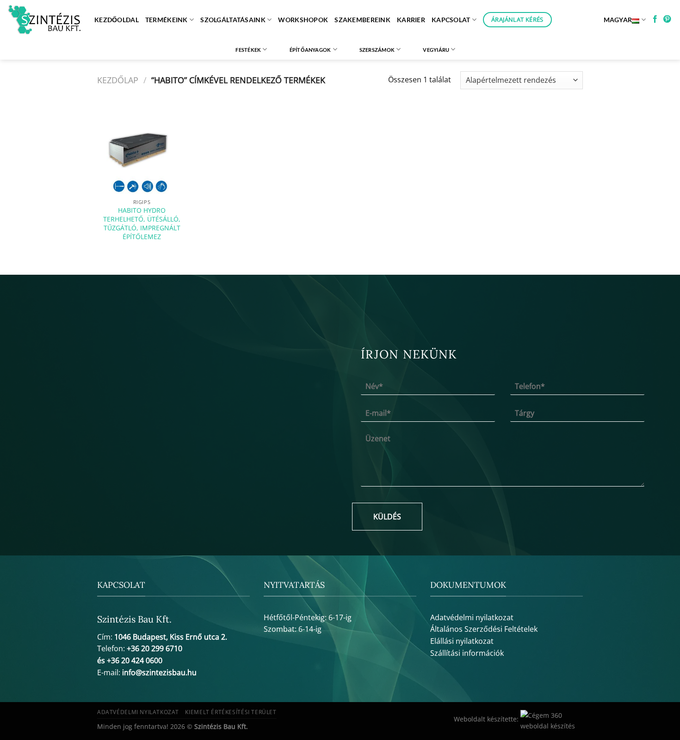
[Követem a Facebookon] (655, 19)
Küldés (387, 517)
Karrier (411, 20)
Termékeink (166, 20)
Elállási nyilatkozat (462, 641)
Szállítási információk (467, 653)
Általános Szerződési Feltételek (484, 629)
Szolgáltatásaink (233, 20)
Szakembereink (362, 20)
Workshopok (303, 20)
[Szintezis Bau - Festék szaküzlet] (43, 20)
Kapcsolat (451, 20)
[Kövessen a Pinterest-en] (667, 19)
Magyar (618, 20)
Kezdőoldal (116, 20)
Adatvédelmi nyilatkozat (471, 617)
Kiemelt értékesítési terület (230, 712)
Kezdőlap (117, 80)
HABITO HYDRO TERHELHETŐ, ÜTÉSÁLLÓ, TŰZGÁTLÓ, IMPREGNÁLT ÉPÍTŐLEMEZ (141, 223)
